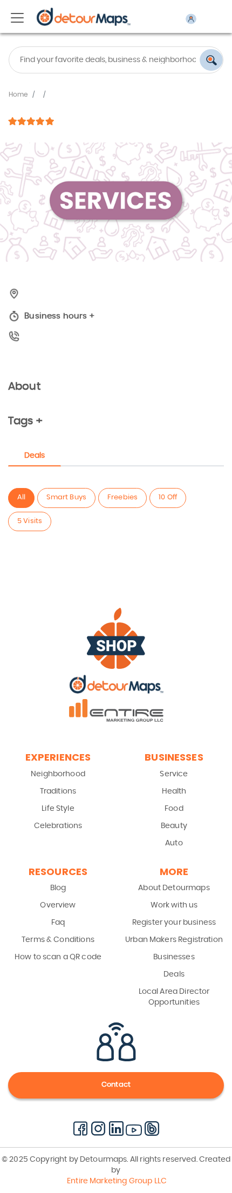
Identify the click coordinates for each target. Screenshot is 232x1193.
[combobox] (116, 59)
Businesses (174, 957)
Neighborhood (58, 774)
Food (174, 808)
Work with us (174, 905)
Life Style (58, 808)
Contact (116, 1084)
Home (18, 94)
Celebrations (58, 826)
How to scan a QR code (58, 957)
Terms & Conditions (58, 940)
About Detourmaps (173, 888)
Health (174, 791)
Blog (58, 888)
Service (174, 774)
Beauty (174, 826)
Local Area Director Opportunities (174, 997)
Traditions (58, 791)
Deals (174, 974)
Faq (58, 922)
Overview (58, 905)
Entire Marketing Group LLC (116, 1181)
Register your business (174, 922)
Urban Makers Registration (174, 940)
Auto (174, 843)
